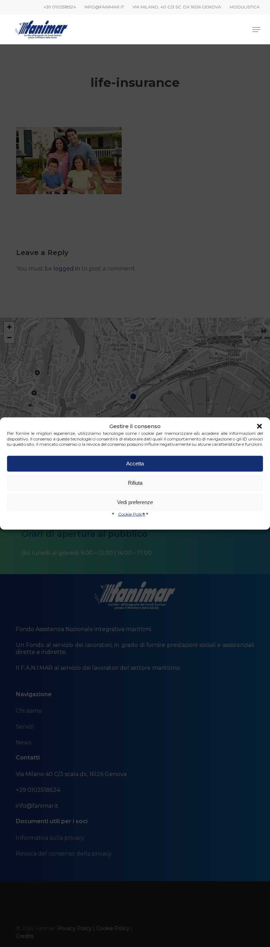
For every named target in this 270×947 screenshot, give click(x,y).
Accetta (135, 463)
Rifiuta (135, 483)
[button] (259, 426)
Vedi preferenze (135, 502)
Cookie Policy (131, 513)
